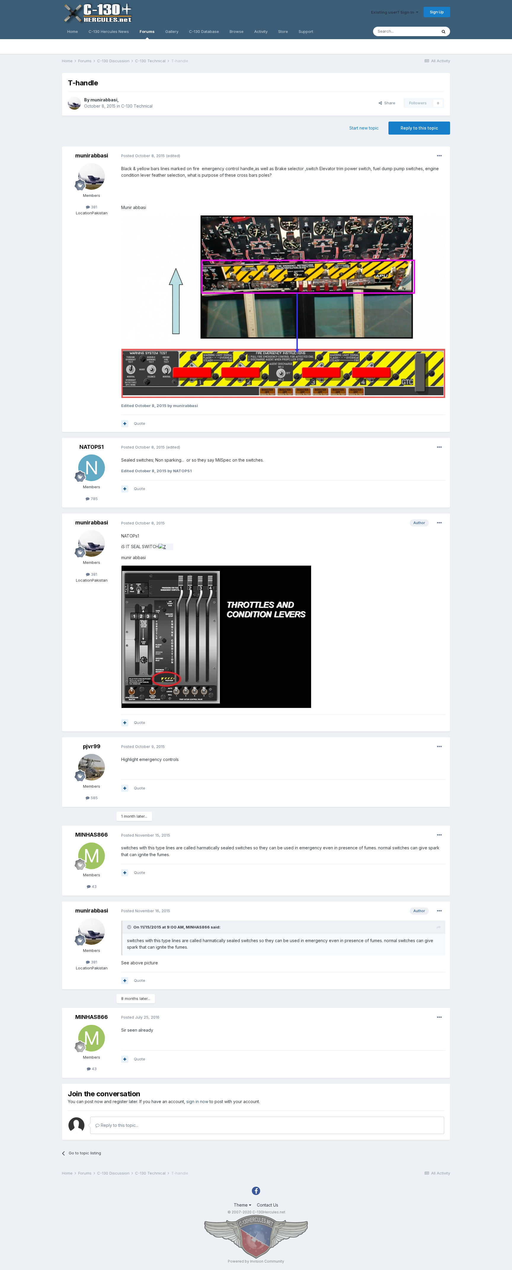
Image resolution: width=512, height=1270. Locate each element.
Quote (139, 423)
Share (388, 102)
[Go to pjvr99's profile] (91, 767)
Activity (261, 31)
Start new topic (364, 127)
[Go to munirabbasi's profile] (74, 103)
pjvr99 (91, 746)
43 (94, 886)
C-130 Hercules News (109, 31)
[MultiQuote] (124, 423)
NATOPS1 (91, 447)
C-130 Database (204, 31)
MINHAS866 (91, 835)
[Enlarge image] (166, 546)
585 (93, 797)
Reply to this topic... (119, 1125)
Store (283, 31)
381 (93, 207)
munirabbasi (103, 99)
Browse (237, 31)
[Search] (443, 31)
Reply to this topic (419, 127)
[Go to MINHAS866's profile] (91, 856)
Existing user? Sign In (393, 12)
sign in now (197, 1101)
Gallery (171, 31)
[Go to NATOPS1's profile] (91, 467)
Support (306, 31)
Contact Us (267, 1204)
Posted (143, 155)
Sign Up (437, 11)
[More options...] (439, 155)
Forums (147, 31)
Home (72, 31)
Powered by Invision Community (256, 1261)
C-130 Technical (137, 106)
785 (93, 498)
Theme (241, 1204)
